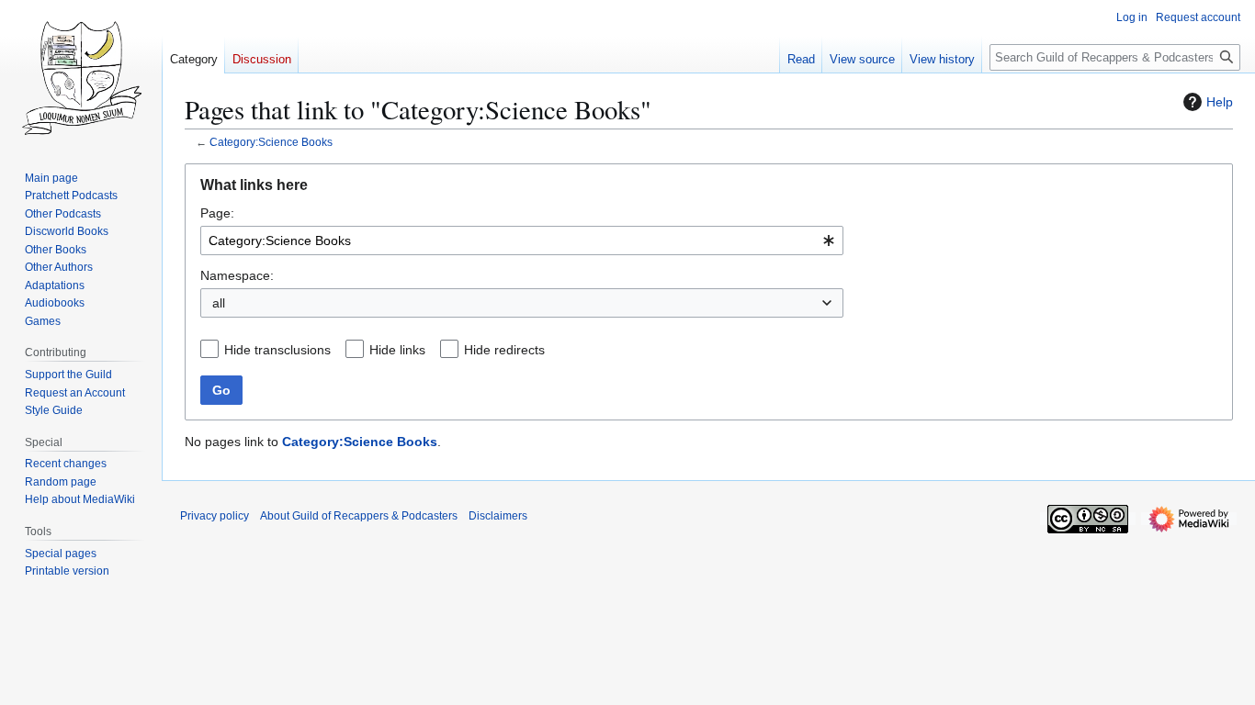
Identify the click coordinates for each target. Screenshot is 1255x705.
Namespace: (237, 275)
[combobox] (521, 240)
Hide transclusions (277, 349)
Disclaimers (498, 515)
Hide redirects (504, 349)
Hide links (397, 349)
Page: (217, 213)
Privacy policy (214, 515)
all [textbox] (218, 303)
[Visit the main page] (80, 73)
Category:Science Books (271, 142)
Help (1219, 102)
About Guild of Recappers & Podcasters (359, 515)
